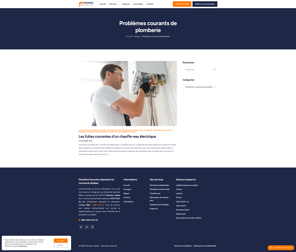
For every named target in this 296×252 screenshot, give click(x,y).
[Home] (86, 4)
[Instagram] (92, 227)
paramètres (23, 246)
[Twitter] (86, 227)
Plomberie (148, 130)
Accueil (103, 4)
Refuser (60, 245)
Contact (150, 4)
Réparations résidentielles (99, 132)
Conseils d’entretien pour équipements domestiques (121, 130)
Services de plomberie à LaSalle (124, 132)
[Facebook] (81, 227)
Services (113, 4)
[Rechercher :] (200, 69)
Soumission (138, 4)
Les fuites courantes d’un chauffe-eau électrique (117, 136)
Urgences (126, 4)
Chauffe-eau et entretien (89, 130)
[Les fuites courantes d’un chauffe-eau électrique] (128, 93)
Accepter (60, 241)
